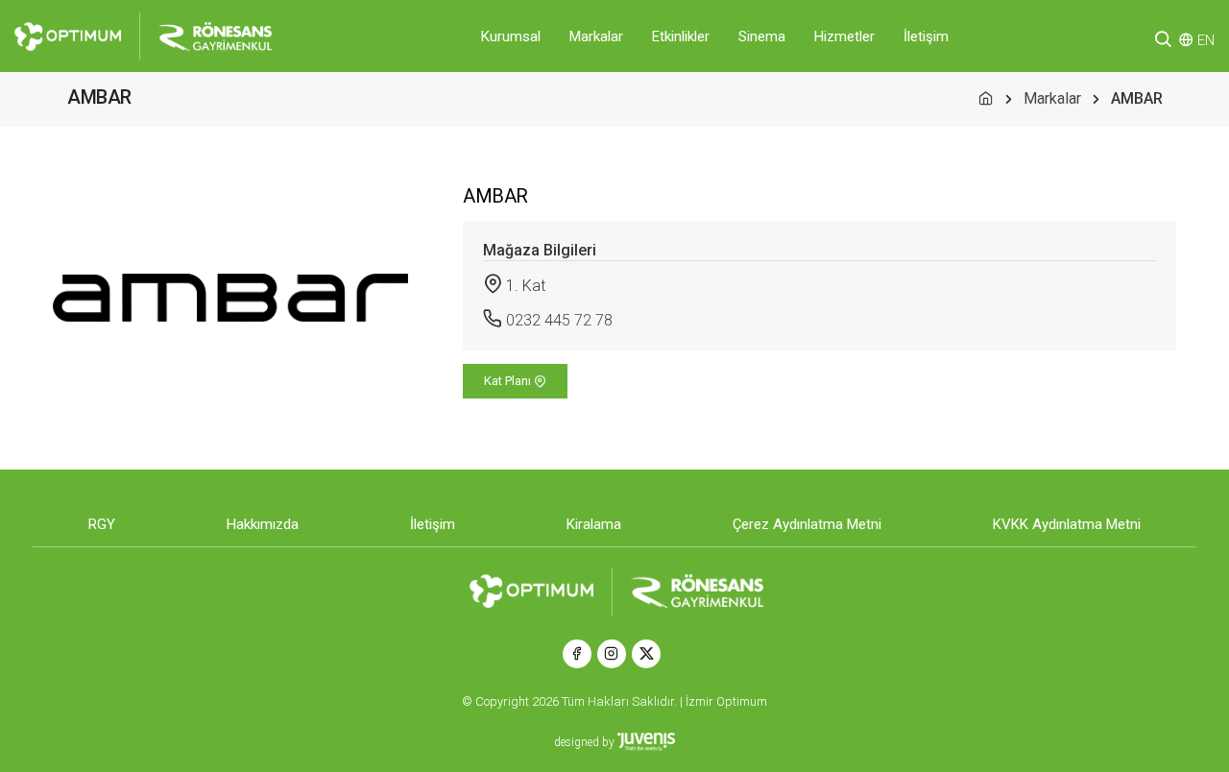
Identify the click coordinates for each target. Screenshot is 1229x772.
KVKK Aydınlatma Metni (1067, 524)
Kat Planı (509, 381)
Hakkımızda (263, 524)
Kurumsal (511, 36)
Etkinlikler (681, 36)
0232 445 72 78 (559, 320)
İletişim (926, 36)
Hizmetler (844, 36)
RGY (101, 524)
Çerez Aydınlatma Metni (807, 524)
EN (1206, 40)
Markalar (596, 36)
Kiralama (593, 524)
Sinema (761, 36)
